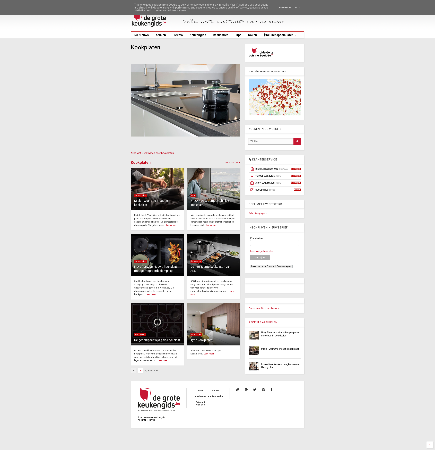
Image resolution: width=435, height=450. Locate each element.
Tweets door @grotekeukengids (264, 308)
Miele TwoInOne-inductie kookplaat (280, 348)
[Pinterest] (246, 390)
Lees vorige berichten (261, 251)
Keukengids (198, 35)
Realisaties (220, 35)
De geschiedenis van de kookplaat (157, 340)
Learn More (284, 7)
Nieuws (143, 35)
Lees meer (171, 225)
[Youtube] (237, 390)
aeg (193, 195)
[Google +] (263, 390)
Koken (252, 35)
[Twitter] (254, 390)
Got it (297, 7)
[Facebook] (271, 390)
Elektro (178, 35)
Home (200, 390)
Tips (238, 35)
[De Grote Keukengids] (155, 27)
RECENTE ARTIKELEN (263, 322)
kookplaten (196, 261)
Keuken (160, 35)
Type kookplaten (201, 340)
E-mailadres (256, 238)
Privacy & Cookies (200, 403)
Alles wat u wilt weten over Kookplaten (152, 153)
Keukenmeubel (215, 396)
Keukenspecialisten (279, 35)
